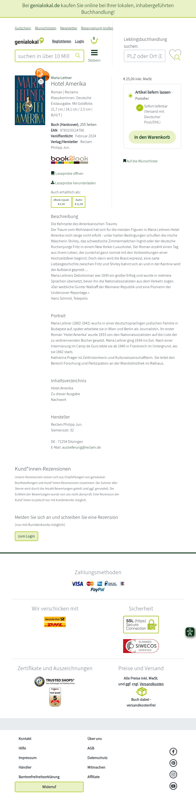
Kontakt (25, 738)
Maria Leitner (61, 77)
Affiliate (93, 776)
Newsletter (68, 28)
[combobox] (43, 56)
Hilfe (22, 748)
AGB (90, 748)
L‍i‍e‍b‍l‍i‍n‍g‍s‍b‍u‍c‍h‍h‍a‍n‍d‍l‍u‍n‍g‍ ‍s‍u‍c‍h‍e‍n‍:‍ (145, 42)
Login (79, 41)
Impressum (28, 757)
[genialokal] (29, 40)
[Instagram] (173, 775)
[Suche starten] (78, 56)
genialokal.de (45, 5)
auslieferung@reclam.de (81, 447)
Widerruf (49, 786)
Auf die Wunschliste (142, 161)
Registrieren (61, 41)
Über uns (94, 738)
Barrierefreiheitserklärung (39, 776)
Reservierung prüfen (97, 28)
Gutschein (23, 28)
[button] (94, 57)
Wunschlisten (45, 28)
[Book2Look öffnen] (42, 74)
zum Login (26, 536)
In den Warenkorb (152, 137)
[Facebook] (173, 752)
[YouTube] (173, 786)
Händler (25, 767)
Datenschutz (97, 757)
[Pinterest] (173, 764)
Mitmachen (96, 767)
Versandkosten (152, 683)
